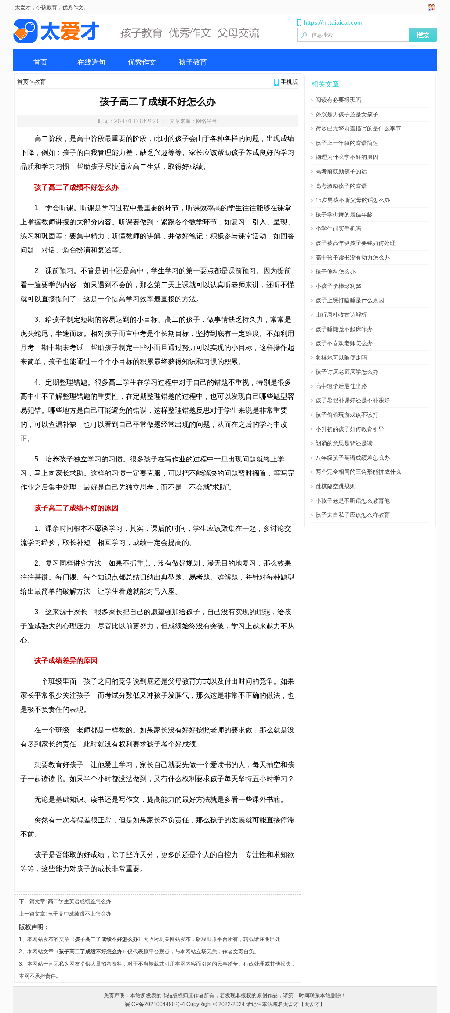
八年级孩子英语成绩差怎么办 (353, 457)
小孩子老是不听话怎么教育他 (353, 500)
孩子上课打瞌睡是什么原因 (350, 300)
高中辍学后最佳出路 (341, 386)
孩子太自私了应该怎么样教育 (353, 515)
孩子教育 (193, 62)
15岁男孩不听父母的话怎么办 (353, 200)
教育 (40, 82)
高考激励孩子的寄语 (341, 186)
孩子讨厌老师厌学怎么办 (347, 371)
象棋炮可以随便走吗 (341, 357)
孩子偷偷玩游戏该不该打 (347, 414)
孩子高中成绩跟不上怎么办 (79, 914)
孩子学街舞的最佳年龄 (344, 214)
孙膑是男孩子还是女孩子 (347, 114)
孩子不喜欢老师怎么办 (344, 343)
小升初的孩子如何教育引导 (350, 429)
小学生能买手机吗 (338, 228)
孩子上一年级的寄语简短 (347, 143)
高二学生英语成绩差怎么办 (79, 901)
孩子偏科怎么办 (336, 271)
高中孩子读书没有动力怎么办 (353, 257)
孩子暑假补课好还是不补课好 (353, 400)
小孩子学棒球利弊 (338, 286)
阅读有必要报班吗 (338, 100)
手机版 (289, 82)
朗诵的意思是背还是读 (344, 443)
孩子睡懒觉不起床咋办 (344, 329)
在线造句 (91, 62)
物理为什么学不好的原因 (347, 157)
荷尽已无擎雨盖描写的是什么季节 (358, 128)
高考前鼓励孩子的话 (341, 171)
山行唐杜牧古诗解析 (341, 314)
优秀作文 (142, 62)
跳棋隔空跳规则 (336, 486)
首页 (40, 62)
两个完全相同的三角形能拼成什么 (358, 472)
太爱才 (23, 7)
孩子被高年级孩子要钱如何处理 (356, 243)
